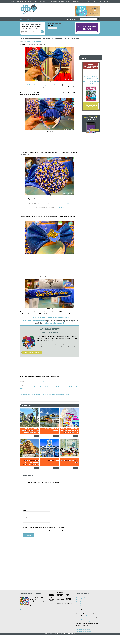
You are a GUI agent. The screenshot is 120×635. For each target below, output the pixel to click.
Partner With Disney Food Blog (84, 606)
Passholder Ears (38, 386)
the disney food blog (25, 5)
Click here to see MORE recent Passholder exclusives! (50, 317)
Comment (26, 486)
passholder (31, 386)
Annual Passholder (31, 385)
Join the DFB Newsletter (33, 320)
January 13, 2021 (60, 207)
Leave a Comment (36, 41)
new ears (25, 386)
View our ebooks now (25, 610)
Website (25, 518)
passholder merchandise (60, 386)
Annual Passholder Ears (43, 385)
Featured (39, 381)
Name (25, 503)
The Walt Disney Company (82, 619)
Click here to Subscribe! (55, 323)
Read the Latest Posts (26, 19)
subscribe (58, 531)
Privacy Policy (79, 602)
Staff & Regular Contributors (83, 598)
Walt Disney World (46, 381)
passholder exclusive (48, 386)
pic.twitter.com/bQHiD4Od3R (63, 203)
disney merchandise (31, 381)
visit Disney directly (88, 621)
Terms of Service (80, 604)
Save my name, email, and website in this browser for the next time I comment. (43, 527)
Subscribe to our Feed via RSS (83, 629)
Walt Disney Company (88, 615)
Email (25, 510)
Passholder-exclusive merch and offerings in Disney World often (41, 85)
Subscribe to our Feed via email (84, 631)
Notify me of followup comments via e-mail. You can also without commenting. (48, 531)
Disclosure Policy (80, 600)
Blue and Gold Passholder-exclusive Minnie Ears (61, 385)
